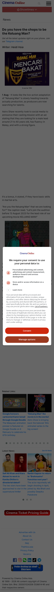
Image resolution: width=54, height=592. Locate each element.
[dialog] (27, 296)
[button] (27, 290)
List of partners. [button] (41, 306)
